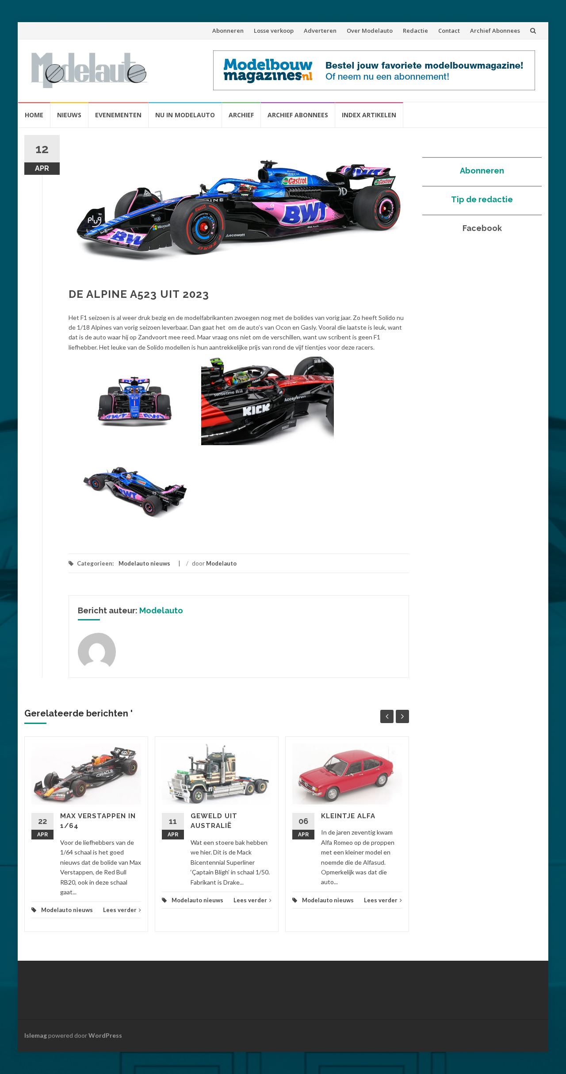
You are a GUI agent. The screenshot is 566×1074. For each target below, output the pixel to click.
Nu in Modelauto (185, 115)
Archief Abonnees (495, 31)
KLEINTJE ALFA (348, 816)
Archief (241, 115)
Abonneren (228, 31)
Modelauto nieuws (144, 563)
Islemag (35, 1035)
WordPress (105, 1035)
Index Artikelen (369, 115)
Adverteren (320, 31)
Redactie (415, 31)
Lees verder (120, 909)
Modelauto (221, 563)
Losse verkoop (274, 31)
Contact (449, 31)
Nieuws (69, 115)
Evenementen (118, 115)
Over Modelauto (370, 31)
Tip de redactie (482, 199)
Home (34, 115)
